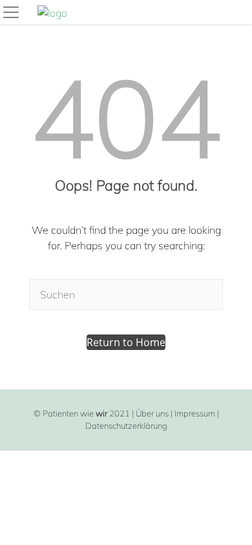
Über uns (152, 413)
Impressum (194, 413)
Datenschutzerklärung (126, 425)
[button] (126, 342)
